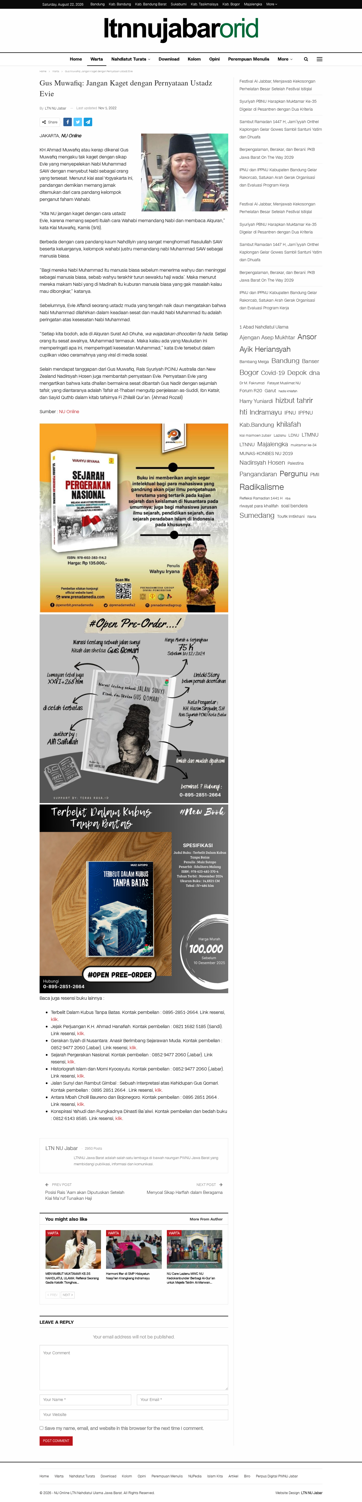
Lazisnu (280, 435)
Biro (247, 1476)
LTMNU (310, 435)
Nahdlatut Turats (128, 59)
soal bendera (294, 506)
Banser (310, 361)
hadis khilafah (288, 391)
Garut (270, 391)
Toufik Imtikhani (291, 516)
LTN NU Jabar (311, 1493)
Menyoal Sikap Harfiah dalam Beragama (185, 1192)
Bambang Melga (254, 361)
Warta (96, 59)
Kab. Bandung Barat (151, 4)
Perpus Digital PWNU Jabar (277, 1476)
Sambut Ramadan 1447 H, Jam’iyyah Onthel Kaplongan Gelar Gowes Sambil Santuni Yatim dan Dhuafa (281, 129)
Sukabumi (179, 4)
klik (54, 1019)
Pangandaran (258, 474)
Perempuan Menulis (248, 59)
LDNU (293, 435)
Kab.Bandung (257, 425)
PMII (314, 474)
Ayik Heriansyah (265, 349)
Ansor (307, 337)
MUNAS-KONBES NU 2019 (266, 453)
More (270, 4)
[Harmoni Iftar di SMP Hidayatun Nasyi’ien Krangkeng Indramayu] (133, 1249)
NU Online (69, 411)
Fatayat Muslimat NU (284, 383)
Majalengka (253, 4)
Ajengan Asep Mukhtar (267, 337)
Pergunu (294, 474)
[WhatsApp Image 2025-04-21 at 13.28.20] (134, 517)
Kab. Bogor (231, 4)
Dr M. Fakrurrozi (252, 383)
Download (169, 59)
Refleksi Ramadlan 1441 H (261, 498)
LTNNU (247, 444)
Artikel (233, 1476)
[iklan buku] (134, 898)
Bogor (249, 372)
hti (243, 412)
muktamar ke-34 (303, 445)
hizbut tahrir (294, 400)
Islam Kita (215, 1476)
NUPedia (195, 1476)
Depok (297, 372)
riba (287, 498)
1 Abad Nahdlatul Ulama (264, 327)
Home (76, 59)
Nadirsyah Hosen (262, 462)
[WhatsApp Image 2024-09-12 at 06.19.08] (134, 708)
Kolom (194, 59)
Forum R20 (251, 391)
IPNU (290, 413)
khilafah (289, 424)
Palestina (296, 463)
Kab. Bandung (120, 4)
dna (314, 372)
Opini (214, 59)
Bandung (97, 4)
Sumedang (257, 515)
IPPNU (305, 413)
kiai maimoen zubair (255, 435)
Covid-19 (273, 373)
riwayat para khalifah (259, 506)
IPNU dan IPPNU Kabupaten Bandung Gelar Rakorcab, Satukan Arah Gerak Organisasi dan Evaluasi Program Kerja (278, 177)
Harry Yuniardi (256, 401)
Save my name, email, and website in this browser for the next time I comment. (124, 1428)
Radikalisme (262, 487)
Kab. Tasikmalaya (204, 4)
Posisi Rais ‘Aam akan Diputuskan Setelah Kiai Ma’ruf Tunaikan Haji (84, 1195)
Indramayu (266, 412)
